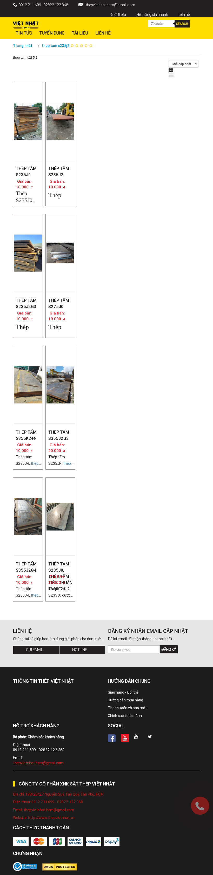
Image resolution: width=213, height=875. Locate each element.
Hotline (79, 649)
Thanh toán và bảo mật (127, 708)
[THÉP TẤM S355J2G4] (28, 496)
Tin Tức (24, 33)
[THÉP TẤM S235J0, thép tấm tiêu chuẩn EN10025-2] (60, 492)
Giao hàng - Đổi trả (123, 692)
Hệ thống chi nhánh (152, 14)
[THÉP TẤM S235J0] (28, 101)
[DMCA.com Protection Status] (62, 867)
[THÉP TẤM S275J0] (60, 225)
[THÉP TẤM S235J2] (60, 101)
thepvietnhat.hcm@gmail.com (110, 5)
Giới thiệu (118, 14)
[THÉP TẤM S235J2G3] (28, 233)
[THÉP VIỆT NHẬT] (26, 23)
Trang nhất (22, 45)
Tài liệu (80, 33)
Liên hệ (184, 14)
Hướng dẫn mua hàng (125, 700)
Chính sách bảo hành (125, 715)
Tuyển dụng (51, 33)
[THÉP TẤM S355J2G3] (60, 365)
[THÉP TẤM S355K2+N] (28, 365)
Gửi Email (34, 649)
